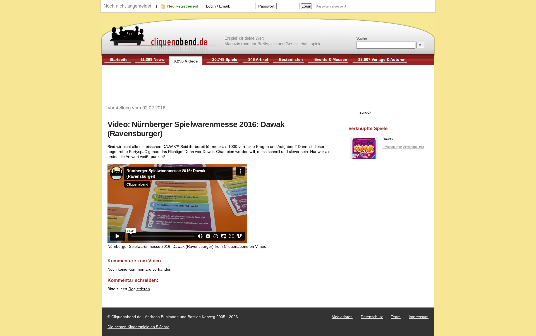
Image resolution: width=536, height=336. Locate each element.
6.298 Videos (186, 61)
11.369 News (152, 59)
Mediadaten (342, 317)
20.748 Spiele (224, 59)
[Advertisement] (268, 83)
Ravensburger (392, 146)
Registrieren (139, 289)
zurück (365, 112)
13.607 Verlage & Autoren (382, 59)
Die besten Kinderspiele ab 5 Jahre (138, 327)
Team (396, 317)
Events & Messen (330, 59)
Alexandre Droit (413, 146)
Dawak (387, 139)
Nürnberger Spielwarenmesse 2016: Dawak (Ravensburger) (160, 246)
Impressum (419, 317)
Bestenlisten (291, 59)
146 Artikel (258, 59)
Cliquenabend (236, 246)
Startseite (118, 59)
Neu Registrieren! (182, 6)
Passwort (266, 6)
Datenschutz (372, 317)
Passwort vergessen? (331, 6)
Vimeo (260, 246)
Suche (361, 38)
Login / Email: (218, 6)
